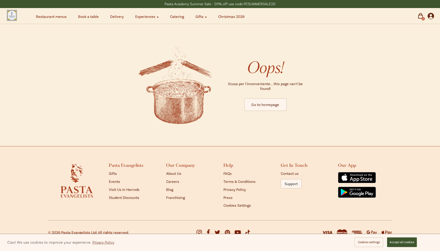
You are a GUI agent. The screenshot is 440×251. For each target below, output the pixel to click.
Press (228, 197)
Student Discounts (124, 197)
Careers (172, 181)
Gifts (199, 16)
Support (291, 183)
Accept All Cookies (402, 242)
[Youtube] (240, 233)
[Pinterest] (230, 233)
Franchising (175, 197)
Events (114, 181)
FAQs (227, 173)
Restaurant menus (51, 16)
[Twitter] (219, 233)
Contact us (290, 173)
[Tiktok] (247, 232)
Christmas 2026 (231, 16)
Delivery (117, 16)
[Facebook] (210, 233)
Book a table (88, 16)
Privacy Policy (234, 189)
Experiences (145, 16)
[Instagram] (201, 233)
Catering (177, 16)
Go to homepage (265, 104)
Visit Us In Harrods (124, 189)
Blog (169, 189)
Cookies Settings (237, 205)
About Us (173, 173)
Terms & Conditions (239, 181)
